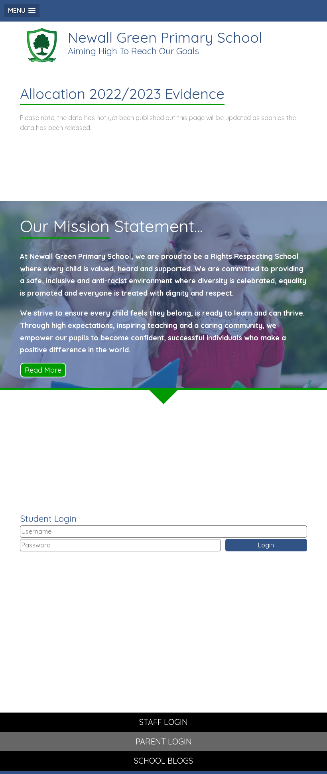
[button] (21, 10)
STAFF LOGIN (163, 722)
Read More (43, 370)
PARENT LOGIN (164, 741)
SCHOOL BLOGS (163, 761)
